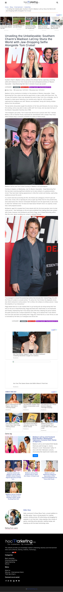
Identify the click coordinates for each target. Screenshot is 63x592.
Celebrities (27, 7)
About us (7, 570)
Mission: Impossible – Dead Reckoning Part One (40, 87)
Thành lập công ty (10, 574)
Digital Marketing (10, 562)
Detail (35, 455)
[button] (13, 552)
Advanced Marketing (11, 560)
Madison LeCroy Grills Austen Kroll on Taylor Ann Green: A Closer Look (31, 474)
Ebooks (7, 564)
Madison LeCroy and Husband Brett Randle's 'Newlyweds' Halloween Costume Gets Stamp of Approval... (44, 439)
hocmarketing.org (32, 589)
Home (6, 7)
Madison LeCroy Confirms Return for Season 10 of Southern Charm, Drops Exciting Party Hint (13, 497)
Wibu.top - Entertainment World (14, 572)
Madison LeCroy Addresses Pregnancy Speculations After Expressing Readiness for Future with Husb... (49, 476)
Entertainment (18, 7)
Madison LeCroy (24, 87)
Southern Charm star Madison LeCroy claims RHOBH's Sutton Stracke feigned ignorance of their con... (13, 476)
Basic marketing (9, 558)
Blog (11, 7)
